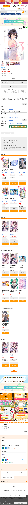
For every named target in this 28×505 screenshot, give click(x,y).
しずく (16, 203)
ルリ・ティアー (4, 239)
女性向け (25, 8)
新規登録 (18, 5)
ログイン (22, 5)
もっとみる (25, 431)
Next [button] (27, 44)
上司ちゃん (12, 177)
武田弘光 (5, 430)
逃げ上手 (5, 428)
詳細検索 (25, 12)
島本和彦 (3, 206)
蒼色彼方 (3, 234)
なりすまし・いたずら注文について (19, 495)
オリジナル (4, 177)
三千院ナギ (4, 178)
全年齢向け (3, 8)
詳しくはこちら (24, 465)
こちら (12, 140)
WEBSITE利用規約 (6, 490)
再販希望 (14, 78)
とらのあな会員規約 (14, 490)
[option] (14, 44)
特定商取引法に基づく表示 (8, 495)
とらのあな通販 (3, 16)
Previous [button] (1, 44)
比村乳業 (12, 172)
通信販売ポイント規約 (22, 490)
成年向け (7, 8)
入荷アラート (25, 104)
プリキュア (18, 14)
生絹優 (16, 237)
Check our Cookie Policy (7, 503)
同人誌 (8, 16)
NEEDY (5, 424)
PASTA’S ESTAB (22, 172)
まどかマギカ (6, 427)
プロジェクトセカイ (8, 14)
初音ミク (2, 14)
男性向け (20, 8)
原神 (14, 14)
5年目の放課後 (13, 200)
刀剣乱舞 (5, 426)
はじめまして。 (5, 172)
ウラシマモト (4, 201)
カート (6, 183)
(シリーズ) (18, 16)
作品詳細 (5, 274)
